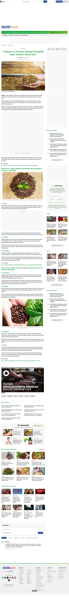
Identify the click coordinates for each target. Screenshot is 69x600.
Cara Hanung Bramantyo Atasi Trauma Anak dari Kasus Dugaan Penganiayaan (28, 499)
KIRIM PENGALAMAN (62, 49)
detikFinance (21, 573)
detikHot (20, 576)
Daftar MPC (59, 1)
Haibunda (60, 573)
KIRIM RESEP (52, 49)
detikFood (3, 45)
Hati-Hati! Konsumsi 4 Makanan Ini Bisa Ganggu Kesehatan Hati (6, 463)
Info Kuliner (10, 45)
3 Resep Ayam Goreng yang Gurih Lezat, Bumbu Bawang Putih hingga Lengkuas (23, 463)
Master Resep (18, 35)
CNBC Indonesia (62, 571)
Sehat (37, 32)
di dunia (27, 396)
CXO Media (61, 578)
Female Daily (61, 576)
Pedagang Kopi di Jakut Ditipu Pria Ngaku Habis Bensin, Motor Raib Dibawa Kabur (5, 499)
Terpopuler (5, 35)
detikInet (20, 574)
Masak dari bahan (60, 199)
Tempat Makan (24, 32)
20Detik (28, 578)
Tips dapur (50, 202)
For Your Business (39, 586)
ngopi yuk (21, 396)
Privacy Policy (50, 579)
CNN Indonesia (61, 569)
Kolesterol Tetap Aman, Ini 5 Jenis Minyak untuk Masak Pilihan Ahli (23, 479)
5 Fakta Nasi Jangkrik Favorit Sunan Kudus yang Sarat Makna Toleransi (21, 360)
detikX (28, 576)
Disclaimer (49, 581)
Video (44, 32)
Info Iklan (49, 578)
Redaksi (48, 569)
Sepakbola (21, 579)
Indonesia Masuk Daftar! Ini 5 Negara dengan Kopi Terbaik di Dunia (34, 406)
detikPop (28, 583)
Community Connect (40, 590)
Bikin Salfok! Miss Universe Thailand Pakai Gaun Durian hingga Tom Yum (51, 279)
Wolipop (28, 574)
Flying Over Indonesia (40, 584)
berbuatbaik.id (39, 569)
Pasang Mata (38, 571)
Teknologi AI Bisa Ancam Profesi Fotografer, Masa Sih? (39, 514)
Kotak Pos (49, 574)
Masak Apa (25, 35)
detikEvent (38, 574)
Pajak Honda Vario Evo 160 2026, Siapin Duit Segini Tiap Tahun (39, 499)
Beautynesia (61, 574)
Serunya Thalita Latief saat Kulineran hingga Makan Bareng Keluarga (6, 514)
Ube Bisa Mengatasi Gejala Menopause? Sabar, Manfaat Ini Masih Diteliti (17, 514)
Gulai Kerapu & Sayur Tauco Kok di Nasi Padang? (62, 226)
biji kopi (4, 396)
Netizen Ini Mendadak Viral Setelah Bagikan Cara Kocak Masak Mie (20, 165)
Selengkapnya (41, 449)
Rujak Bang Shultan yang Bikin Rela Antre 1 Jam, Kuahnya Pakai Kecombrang (62, 279)
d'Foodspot (11, 35)
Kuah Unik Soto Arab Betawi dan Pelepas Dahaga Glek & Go (62, 239)
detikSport (21, 578)
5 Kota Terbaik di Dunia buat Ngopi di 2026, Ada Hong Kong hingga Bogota (11, 414)
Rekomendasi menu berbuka (60, 202)
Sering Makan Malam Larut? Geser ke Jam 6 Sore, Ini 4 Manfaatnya (58, 150)
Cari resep (52, 199)
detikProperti (21, 583)
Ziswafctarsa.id (39, 583)
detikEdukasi (21, 571)
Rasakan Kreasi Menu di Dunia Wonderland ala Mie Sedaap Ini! (51, 226)
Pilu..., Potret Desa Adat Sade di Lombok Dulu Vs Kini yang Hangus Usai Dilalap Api (28, 515)
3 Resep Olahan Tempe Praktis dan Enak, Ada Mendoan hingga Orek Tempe (38, 463)
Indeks (48, 32)
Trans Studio (38, 579)
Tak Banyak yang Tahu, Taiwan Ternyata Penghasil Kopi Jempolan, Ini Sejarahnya (33, 414)
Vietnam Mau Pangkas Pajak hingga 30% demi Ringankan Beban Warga (16, 499)
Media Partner (50, 576)
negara (15, 396)
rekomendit (38, 588)
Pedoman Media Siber (51, 571)
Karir (48, 573)
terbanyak (9, 396)
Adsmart (37, 573)
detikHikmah (29, 581)
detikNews (21, 569)
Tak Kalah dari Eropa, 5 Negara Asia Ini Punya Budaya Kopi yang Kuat (34, 410)
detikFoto (29, 579)
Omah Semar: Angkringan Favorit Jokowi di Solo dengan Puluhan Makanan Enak (58, 155)
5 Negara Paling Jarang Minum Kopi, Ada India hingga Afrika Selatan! (11, 410)
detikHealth (29, 573)
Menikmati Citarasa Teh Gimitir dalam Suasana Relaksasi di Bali (51, 239)
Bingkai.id (38, 581)
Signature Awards (39, 576)
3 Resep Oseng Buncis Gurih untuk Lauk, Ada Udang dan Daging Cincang (7, 479)
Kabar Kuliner (32, 32)
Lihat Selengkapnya (56, 159)
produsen (32, 396)
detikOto (21, 581)
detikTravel (29, 569)
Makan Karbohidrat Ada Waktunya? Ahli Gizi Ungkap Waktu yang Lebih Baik (38, 479)
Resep (9, 32)
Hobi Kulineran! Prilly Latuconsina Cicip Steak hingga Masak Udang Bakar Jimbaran (58, 146)
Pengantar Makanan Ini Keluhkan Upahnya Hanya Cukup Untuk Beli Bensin (22, 265)
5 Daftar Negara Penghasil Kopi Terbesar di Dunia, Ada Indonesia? (11, 406)
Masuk (65, 1)
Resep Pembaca (16, 32)
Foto (41, 32)
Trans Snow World (39, 578)
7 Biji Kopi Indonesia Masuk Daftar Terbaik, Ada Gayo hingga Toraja (10, 418)
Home (6, 32)
